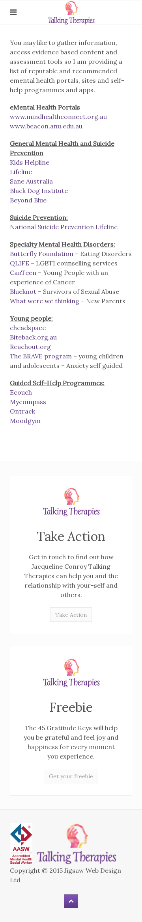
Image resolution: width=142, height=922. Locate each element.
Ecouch (21, 392)
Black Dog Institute (39, 191)
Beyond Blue (28, 200)
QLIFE (19, 263)
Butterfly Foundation (41, 254)
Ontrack (22, 411)
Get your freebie (71, 776)
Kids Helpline (29, 162)
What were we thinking (44, 301)
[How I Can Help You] (71, 502)
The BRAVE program (41, 356)
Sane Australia (31, 181)
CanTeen (23, 272)
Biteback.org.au (33, 337)
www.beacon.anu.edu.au (46, 126)
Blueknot (23, 291)
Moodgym (25, 421)
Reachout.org (30, 347)
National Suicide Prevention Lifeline (64, 227)
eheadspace (28, 328)
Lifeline (21, 172)
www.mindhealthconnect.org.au (58, 117)
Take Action (71, 614)
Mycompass (28, 402)
